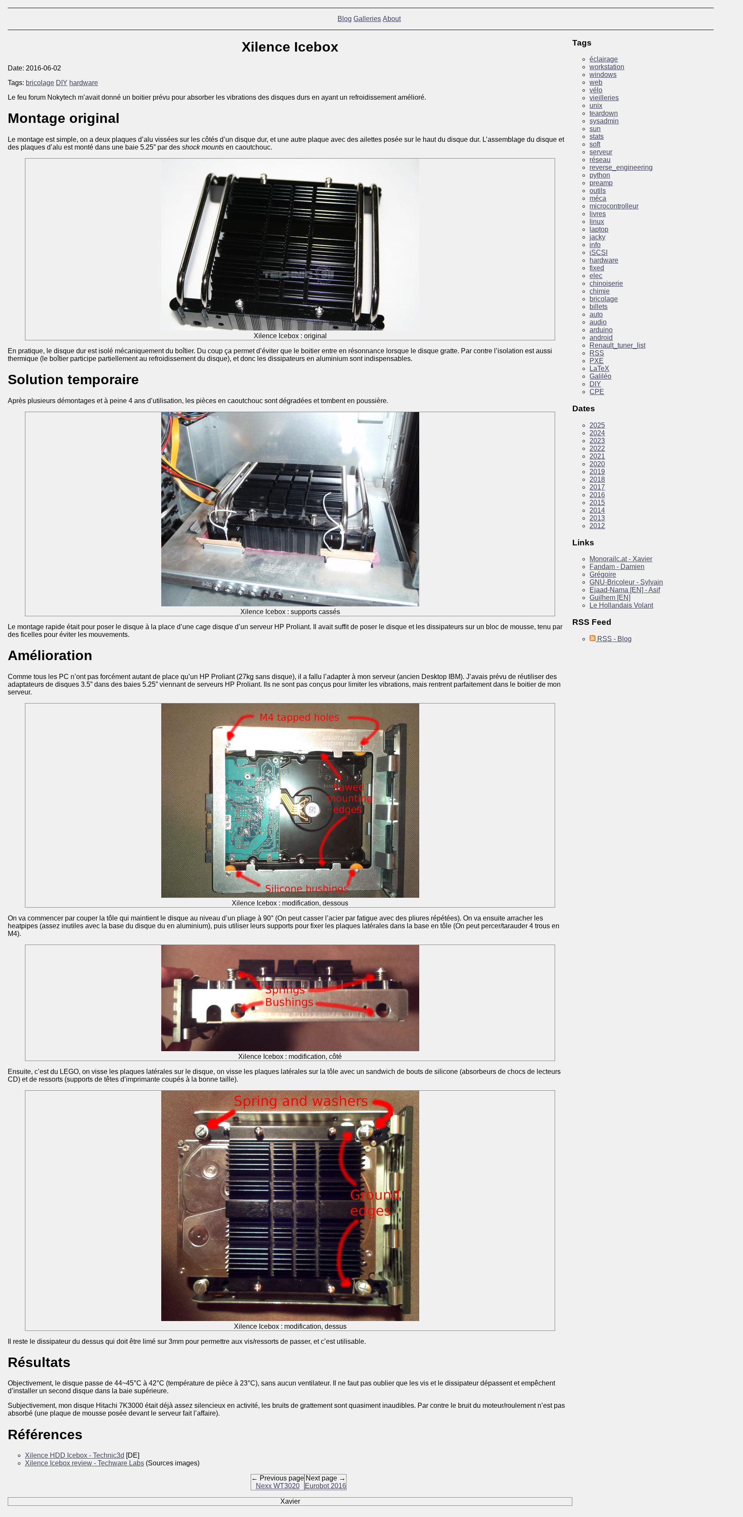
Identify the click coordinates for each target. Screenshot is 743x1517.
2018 (597, 479)
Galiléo (600, 376)
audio (598, 322)
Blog (345, 18)
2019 (597, 471)
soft (594, 144)
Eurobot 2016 (325, 1485)
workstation (606, 66)
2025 (597, 425)
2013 (597, 518)
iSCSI (598, 252)
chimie (599, 291)
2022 (597, 448)
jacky (597, 237)
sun (595, 128)
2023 (597, 440)
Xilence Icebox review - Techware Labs (84, 1463)
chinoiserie (606, 283)
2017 (597, 487)
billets (598, 306)
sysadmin (604, 121)
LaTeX (599, 368)
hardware (83, 82)
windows (603, 74)
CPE (596, 391)
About (392, 18)
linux (596, 221)
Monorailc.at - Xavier (620, 559)
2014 (597, 510)
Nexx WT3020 (278, 1485)
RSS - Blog (614, 638)
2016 (597, 495)
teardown (603, 113)
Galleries (367, 18)
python (599, 175)
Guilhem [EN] (609, 597)
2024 (597, 433)
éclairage (603, 59)
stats (596, 136)
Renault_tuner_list (617, 345)
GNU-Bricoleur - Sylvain (626, 582)
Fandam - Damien (617, 566)
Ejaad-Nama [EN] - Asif (624, 589)
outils (597, 190)
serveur (600, 152)
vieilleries (604, 97)
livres (597, 213)
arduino (601, 329)
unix (595, 105)
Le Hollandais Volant (621, 605)
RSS (596, 353)
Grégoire (602, 574)
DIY (62, 82)
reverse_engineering (621, 167)
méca (597, 198)
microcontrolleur (614, 206)
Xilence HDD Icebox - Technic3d (74, 1455)
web (595, 82)
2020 (597, 464)
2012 (597, 525)
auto (596, 314)
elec (595, 275)
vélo (595, 90)
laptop (598, 229)
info (595, 244)
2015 (597, 502)
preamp (601, 183)
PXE (596, 360)
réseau (600, 159)
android (601, 337)
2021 (597, 456)
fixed (596, 268)
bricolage (40, 82)
